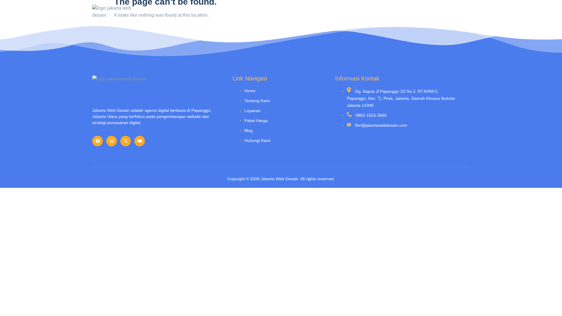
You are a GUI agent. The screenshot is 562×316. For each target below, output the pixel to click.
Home (290, 11)
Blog (418, 11)
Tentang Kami (322, 11)
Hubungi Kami (448, 11)
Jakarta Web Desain (279, 178)
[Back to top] (549, 303)
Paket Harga (388, 11)
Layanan (356, 11)
